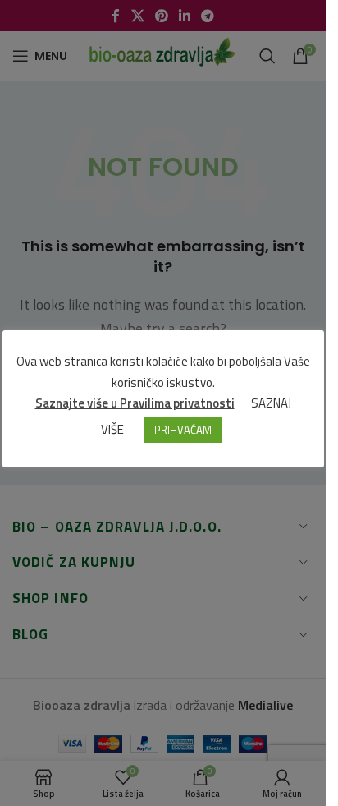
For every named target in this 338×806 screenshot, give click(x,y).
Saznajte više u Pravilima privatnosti (135, 403)
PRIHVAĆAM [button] (183, 429)
